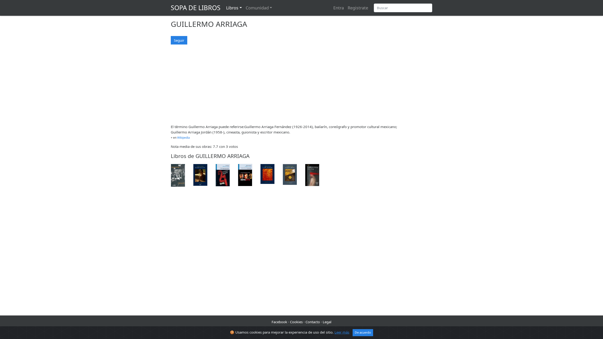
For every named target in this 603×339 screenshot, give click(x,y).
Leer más (341, 332)
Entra (338, 8)
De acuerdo (363, 332)
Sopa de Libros (195, 7)
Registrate (358, 8)
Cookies (296, 321)
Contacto (313, 321)
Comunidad (257, 8)
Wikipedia (183, 138)
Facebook (279, 321)
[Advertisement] (301, 87)
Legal (327, 321)
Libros (232, 8)
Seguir (179, 40)
